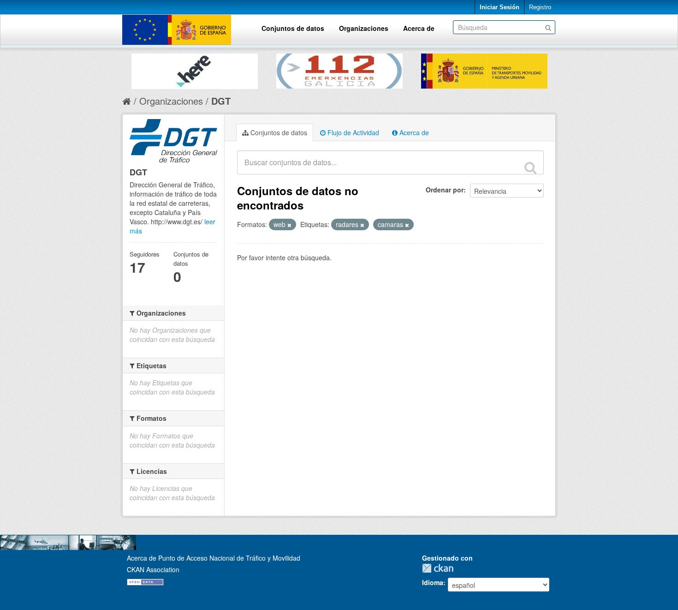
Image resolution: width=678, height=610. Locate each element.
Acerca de (418, 28)
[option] (194, 69)
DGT (221, 101)
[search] (530, 167)
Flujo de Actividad (352, 132)
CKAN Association (153, 569)
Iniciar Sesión (499, 7)
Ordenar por (445, 189)
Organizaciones (363, 28)
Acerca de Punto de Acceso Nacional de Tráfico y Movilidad (213, 557)
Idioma (432, 582)
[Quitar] (289, 224)
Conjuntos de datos (293, 28)
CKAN (440, 568)
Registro (540, 7)
